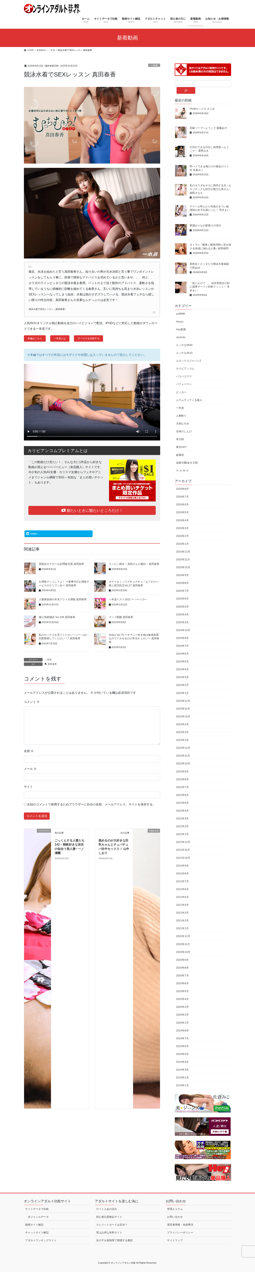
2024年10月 (183, 630)
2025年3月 (182, 622)
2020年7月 (182, 975)
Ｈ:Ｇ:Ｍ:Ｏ (182, 470)
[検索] (186, 90)
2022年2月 (182, 826)
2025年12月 (183, 551)
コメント (32, 701)
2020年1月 (182, 1022)
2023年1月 (182, 739)
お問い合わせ (175, 1216)
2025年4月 (182, 614)
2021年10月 (183, 857)
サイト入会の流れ (106, 1208)
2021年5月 (182, 896)
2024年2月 (182, 684)
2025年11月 (183, 559)
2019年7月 (182, 1038)
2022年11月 (183, 755)
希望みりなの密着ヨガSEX (205, 225)
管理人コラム (175, 1208)
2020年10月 (183, 952)
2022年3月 (182, 818)
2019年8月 (182, 1030)
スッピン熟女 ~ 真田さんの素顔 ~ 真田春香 (134, 563)
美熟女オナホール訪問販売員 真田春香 (61, 563)
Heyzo (180, 321)
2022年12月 (183, 747)
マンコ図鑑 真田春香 (121, 617)
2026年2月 (182, 535)
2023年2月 (182, 732)
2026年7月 (182, 496)
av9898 (180, 313)
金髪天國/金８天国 (187, 462)
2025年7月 (182, 590)
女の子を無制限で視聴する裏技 (114, 1240)
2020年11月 (183, 944)
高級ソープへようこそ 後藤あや (208, 127)
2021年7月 (182, 881)
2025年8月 (182, 582)
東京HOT (181, 447)
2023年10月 (183, 716)
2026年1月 (182, 543)
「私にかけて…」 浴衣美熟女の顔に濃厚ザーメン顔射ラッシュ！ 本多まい (210, 287)
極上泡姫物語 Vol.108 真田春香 (57, 617)
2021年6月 (182, 889)
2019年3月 (182, 1069)
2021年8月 (182, 873)
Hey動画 (181, 329)
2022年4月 (182, 810)
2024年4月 (182, 669)
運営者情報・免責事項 (180, 1224)
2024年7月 (182, 645)
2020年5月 (182, 991)
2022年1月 (182, 834)
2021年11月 (183, 849)
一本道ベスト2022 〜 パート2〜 (128, 599)
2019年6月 (182, 1046)
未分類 (180, 439)
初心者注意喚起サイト (109, 1216)
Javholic (181, 337)
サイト (28, 786)
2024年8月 (182, 637)
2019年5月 (182, 1054)
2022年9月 (182, 771)
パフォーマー (184, 384)
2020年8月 (182, 967)
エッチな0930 (184, 345)
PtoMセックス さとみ (202, 108)
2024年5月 (182, 661)
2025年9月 (182, 575)
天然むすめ (182, 423)
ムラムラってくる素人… (190, 400)
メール (30, 768)
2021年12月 (183, 841)
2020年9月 (182, 959)
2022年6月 (182, 794)
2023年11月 (183, 708)
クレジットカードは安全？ (112, 1224)
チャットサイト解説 (37, 1232)
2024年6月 (182, 653)
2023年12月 (183, 700)
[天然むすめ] (146, 968)
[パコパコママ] (37, 968)
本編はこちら (34, 338)
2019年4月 (182, 1061)
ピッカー (181, 392)
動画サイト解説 (34, 1224)
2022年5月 (182, 802)
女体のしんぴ (184, 431)
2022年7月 (182, 787)
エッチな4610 (184, 352)
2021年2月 (182, 920)
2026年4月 (182, 520)
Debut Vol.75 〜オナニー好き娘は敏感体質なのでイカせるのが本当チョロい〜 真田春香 (134, 638)
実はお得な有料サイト (109, 1232)
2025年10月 (183, 567)
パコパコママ (184, 376)
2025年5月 (182, 606)
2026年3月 (182, 528)
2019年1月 (182, 1085)
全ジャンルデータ (38, 1216)
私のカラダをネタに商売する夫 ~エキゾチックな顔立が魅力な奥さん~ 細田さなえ (210, 189)
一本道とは (60, 338)
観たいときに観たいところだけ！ (94, 510)
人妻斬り (181, 415)
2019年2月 (182, 1077)
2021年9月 (182, 865)
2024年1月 (182, 692)
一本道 (154, 65)
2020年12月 (183, 936)
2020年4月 (182, 998)
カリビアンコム (185, 368)
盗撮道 (180, 454)
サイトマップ (175, 1240)
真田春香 (52, 664)
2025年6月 (182, 598)
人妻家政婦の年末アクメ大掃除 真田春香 (63, 599)
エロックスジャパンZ (188, 360)
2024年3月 (182, 677)
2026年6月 (182, 504)
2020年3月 (182, 1006)
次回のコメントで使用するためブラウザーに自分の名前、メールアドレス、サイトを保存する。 (91, 804)
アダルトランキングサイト (41, 1240)
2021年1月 (182, 928)
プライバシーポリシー (180, 1232)
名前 (29, 751)
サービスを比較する (88, 338)
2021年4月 (182, 904)
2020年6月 (182, 983)
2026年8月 (182, 488)
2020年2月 (182, 1014)
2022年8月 (182, 779)
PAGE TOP (245, 1230)
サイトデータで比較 (37, 1208)
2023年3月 (182, 724)
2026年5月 (182, 512)
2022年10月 (183, 763)
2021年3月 (182, 912)
